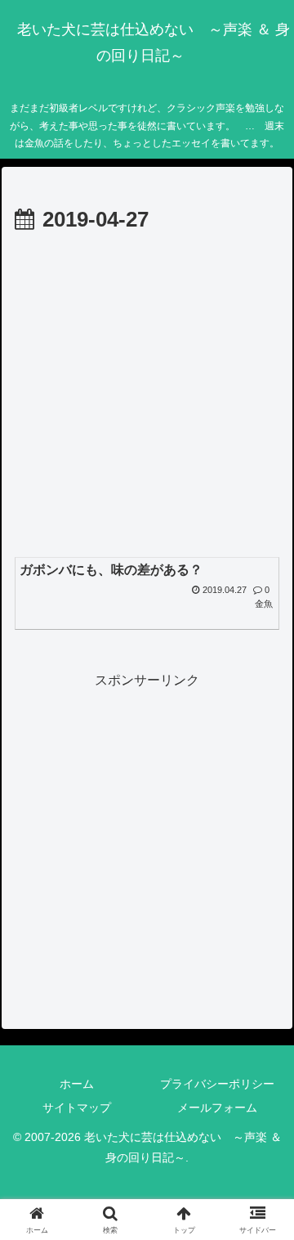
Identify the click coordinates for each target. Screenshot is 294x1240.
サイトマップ (76, 1107)
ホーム (77, 1083)
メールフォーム (217, 1107)
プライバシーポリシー (217, 1083)
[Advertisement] (147, 394)
